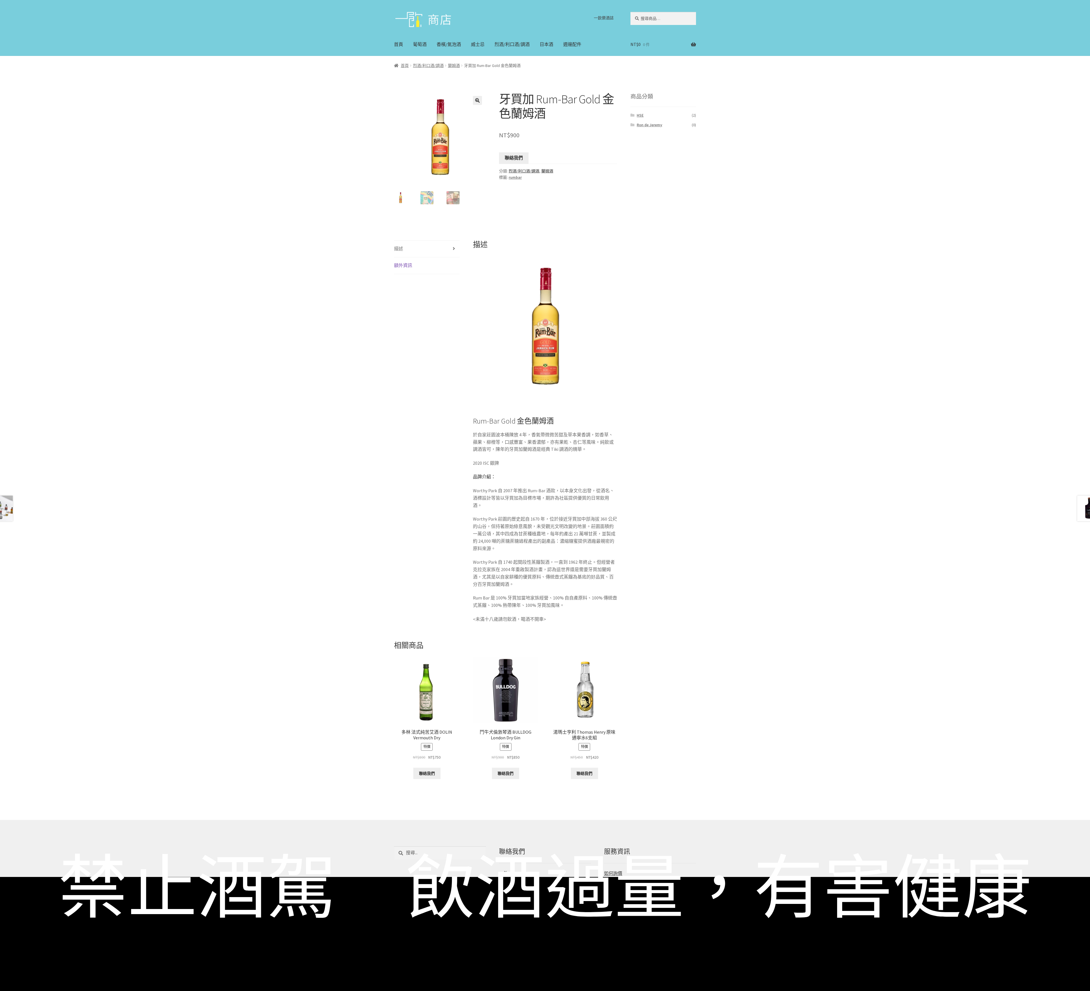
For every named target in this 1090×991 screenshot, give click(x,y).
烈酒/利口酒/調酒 (512, 44)
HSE (640, 115)
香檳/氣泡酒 (449, 44)
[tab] (427, 249)
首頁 (398, 44)
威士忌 (478, 44)
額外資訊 (403, 265)
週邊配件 (572, 44)
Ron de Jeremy (649, 124)
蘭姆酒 (454, 65)
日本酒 (546, 44)
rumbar (515, 177)
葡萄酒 (420, 44)
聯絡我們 (514, 158)
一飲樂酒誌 (604, 17)
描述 (398, 248)
